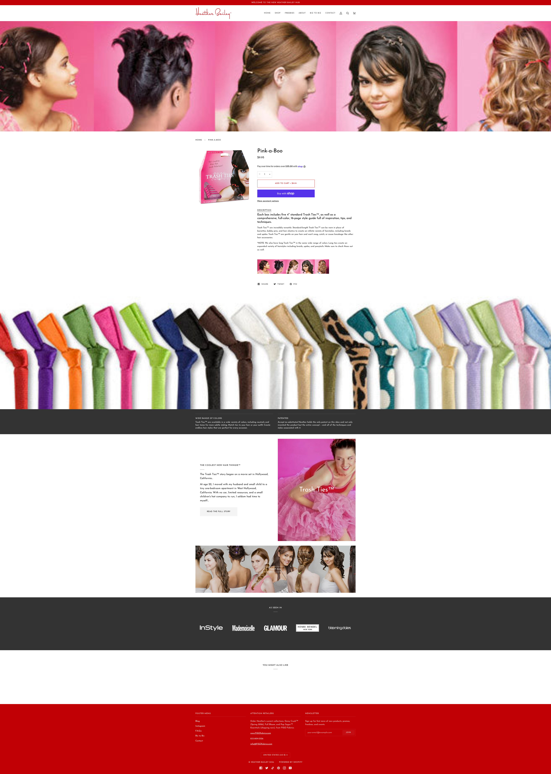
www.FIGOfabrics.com (260, 733)
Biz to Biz (199, 736)
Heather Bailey (260, 762)
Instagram (200, 726)
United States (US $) (274, 755)
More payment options (268, 201)
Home (198, 140)
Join (348, 732)
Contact (199, 741)
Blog (197, 721)
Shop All (275, 569)
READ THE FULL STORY (218, 511)
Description (264, 210)
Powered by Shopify (290, 762)
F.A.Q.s (198, 731)
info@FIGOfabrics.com (261, 744)
